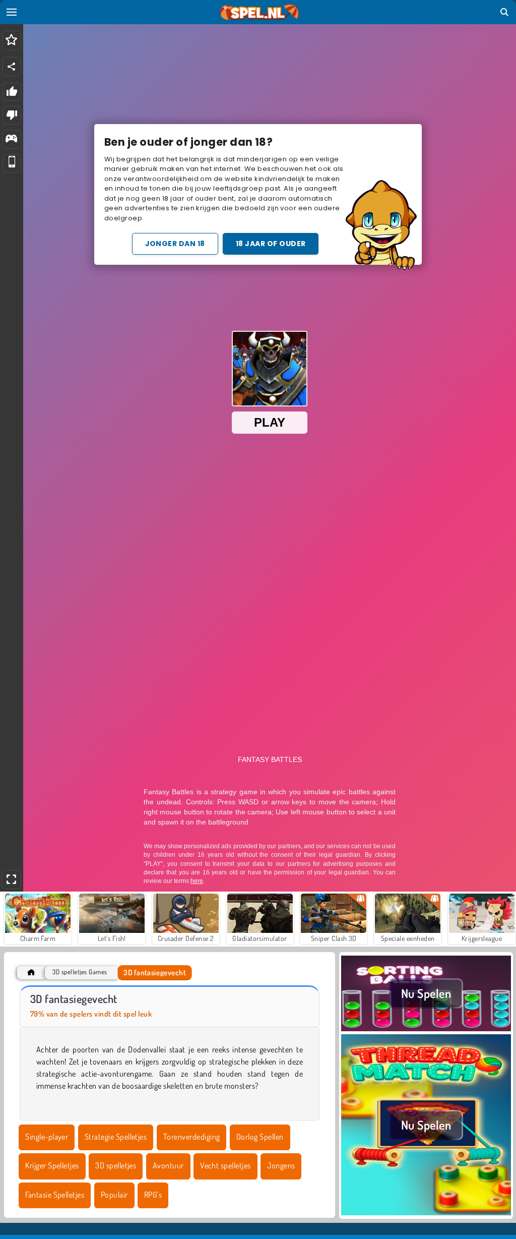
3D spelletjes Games (79, 972)
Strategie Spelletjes (116, 1137)
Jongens (281, 1165)
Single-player (46, 1137)
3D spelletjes (115, 1165)
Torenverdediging (191, 1137)
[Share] (11, 66)
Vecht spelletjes (225, 1165)
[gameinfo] (11, 139)
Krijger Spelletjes (52, 1165)
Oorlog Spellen (260, 1137)
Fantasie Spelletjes (54, 1195)
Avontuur (168, 1165)
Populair (114, 1195)
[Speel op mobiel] (12, 163)
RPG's (153, 1195)
